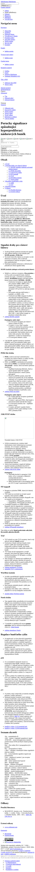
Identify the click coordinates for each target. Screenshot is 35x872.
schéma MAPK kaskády (12, 317)
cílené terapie (15, 627)
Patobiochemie (9, 835)
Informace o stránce (11, 117)
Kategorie (4, 830)
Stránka (3, 89)
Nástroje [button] (3, 103)
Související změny (10, 110)
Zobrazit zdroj (9, 98)
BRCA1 (17, 716)
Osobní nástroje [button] (5, 7)
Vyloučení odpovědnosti (13, 864)
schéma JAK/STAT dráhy (13, 469)
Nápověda (8, 31)
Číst (6, 96)
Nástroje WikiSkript (11, 74)
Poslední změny (9, 38)
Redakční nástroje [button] (6, 68)
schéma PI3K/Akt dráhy (12, 391)
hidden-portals (9, 51)
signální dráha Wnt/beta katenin (14, 594)
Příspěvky (8, 16)
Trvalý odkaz (9, 115)
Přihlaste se (5, 5)
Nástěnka (7, 32)
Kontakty (7, 45)
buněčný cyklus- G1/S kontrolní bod (16, 726)
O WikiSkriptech (11, 862)
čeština (7, 10)
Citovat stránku (9, 118)
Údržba (7, 71)
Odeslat (4, 148)
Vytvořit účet (9, 19)
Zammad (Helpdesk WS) (12, 76)
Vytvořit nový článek (11, 36)
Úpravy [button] (3, 91)
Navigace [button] (4, 27)
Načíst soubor (9, 41)
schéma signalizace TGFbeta (13, 567)
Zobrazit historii (9, 100)
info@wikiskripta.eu (16, 849)
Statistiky (8, 868)
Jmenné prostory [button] (6, 88)
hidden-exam (9, 58)
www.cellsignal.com (11, 827)
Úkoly (7, 73)
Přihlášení (8, 17)
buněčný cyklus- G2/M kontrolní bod (16, 728)
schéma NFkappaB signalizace (14, 527)
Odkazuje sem (9, 108)
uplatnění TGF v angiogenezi (14, 569)
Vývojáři (8, 866)
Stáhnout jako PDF (10, 83)
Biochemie (8, 834)
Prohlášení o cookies (12, 869)
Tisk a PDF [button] (4, 79)
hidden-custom (9, 64)
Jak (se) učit (8, 43)
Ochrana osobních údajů (12, 861)
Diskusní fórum (9, 34)
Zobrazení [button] (4, 93)
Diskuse (7, 14)
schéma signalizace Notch (13, 630)
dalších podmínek (10, 854)
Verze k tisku (9, 84)
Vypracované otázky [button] (7, 54)
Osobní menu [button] (5, 61)
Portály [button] (3, 48)
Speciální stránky (10, 39)
